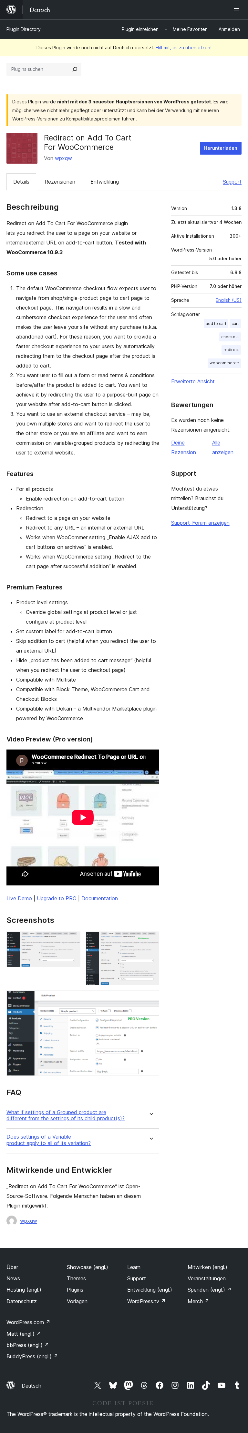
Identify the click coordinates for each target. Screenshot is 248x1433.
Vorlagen (77, 1301)
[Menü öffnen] (237, 9)
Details (21, 181)
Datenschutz (21, 1301)
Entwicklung (104, 181)
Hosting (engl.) (23, 1289)
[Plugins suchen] (74, 69)
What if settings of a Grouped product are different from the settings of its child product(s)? (65, 1115)
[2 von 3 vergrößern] (150, 940)
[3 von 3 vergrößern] (150, 999)
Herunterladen (220, 148)
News (13, 1278)
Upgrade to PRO (57, 898)
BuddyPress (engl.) (32, 1356)
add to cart (216, 323)
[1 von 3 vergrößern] (71, 940)
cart (235, 323)
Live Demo (19, 898)
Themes (76, 1278)
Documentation (99, 898)
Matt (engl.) (23, 1334)
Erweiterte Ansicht (193, 381)
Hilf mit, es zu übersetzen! (184, 47)
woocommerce (224, 362)
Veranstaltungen (207, 1278)
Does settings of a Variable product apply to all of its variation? (48, 1140)
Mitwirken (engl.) (207, 1267)
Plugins (75, 1289)
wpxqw (63, 158)
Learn (133, 1267)
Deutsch (31, 1385)
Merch (198, 1301)
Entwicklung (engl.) (149, 1289)
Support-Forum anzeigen (200, 523)
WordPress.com (28, 1322)
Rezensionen (60, 181)
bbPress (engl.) (27, 1345)
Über (12, 1267)
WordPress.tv (146, 1301)
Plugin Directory (23, 29)
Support (232, 181)
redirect (231, 349)
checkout (230, 336)
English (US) (229, 300)
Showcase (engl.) (87, 1267)
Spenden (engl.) (210, 1289)
